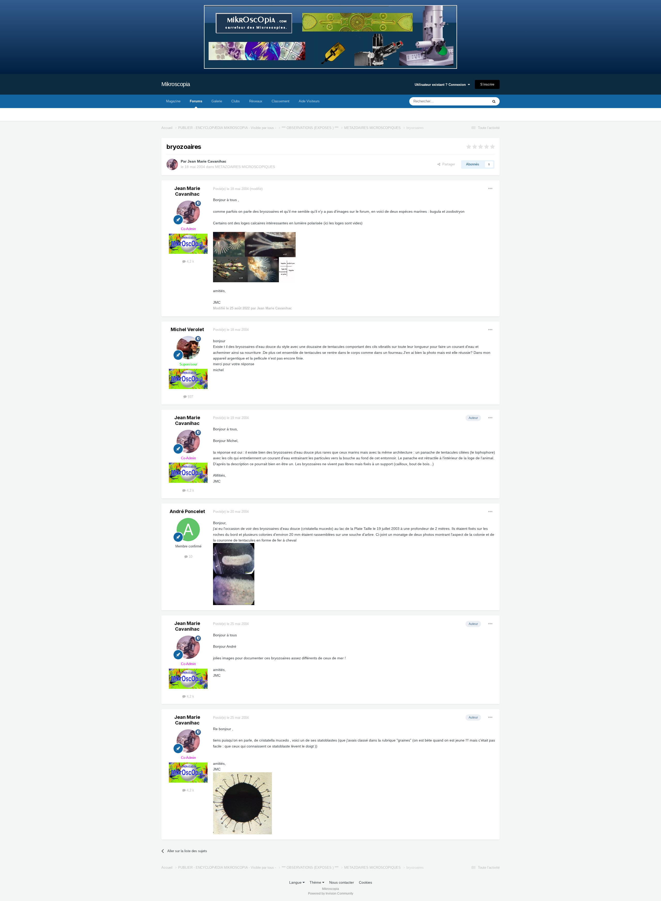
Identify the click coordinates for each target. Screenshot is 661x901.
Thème (316, 882)
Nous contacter (341, 882)
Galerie (216, 101)
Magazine (173, 101)
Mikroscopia (175, 84)
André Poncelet (187, 511)
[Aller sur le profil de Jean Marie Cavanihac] (172, 164)
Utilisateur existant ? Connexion (441, 85)
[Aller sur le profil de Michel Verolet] (188, 347)
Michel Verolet (187, 329)
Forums (196, 101)
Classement (280, 101)
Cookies (365, 882)
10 (190, 557)
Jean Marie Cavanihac (206, 161)
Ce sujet (475, 101)
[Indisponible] (254, 257)
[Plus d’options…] (490, 189)
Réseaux (255, 101)
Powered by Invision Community (330, 893)
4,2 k (190, 261)
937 (190, 397)
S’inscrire (487, 84)
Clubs (235, 101)
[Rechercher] (494, 101)
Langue (296, 882)
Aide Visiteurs (309, 101)
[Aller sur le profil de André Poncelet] (188, 529)
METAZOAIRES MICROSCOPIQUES (245, 167)
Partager (447, 164)
